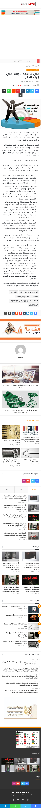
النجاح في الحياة (22, 296)
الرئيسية (35, 66)
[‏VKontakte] (13, 313)
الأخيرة (34, 489)
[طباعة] (5, 313)
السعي (13, 292)
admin (34, 85)
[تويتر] (31, 313)
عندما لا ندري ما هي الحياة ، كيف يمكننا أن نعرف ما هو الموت (11, 461)
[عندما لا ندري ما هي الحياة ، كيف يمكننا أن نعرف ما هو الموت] (11, 453)
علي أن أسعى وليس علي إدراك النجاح (24, 301)
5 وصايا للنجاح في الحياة (29, 292)
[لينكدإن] (27, 313)
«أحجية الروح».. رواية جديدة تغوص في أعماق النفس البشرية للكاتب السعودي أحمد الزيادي (15, 535)
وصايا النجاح (33, 305)
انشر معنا (18, 795)
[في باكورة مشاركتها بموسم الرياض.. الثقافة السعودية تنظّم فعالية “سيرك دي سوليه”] (30, 430)
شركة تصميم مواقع (23, 792)
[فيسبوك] (35, 313)
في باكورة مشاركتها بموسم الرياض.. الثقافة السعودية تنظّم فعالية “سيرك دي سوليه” (30, 439)
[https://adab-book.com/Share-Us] (20, 12)
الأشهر (21, 489)
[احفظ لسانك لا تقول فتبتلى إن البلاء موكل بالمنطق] (33, 635)
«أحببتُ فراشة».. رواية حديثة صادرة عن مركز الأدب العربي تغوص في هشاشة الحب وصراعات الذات (15, 507)
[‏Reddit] (16, 313)
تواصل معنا (11, 795)
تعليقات (7, 489)
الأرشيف (36, 70)
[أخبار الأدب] (28, 4)
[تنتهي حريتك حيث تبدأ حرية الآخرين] (33, 618)
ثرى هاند (14, 792)
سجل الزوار (29, 66)
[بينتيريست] (20, 313)
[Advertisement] (20, 38)
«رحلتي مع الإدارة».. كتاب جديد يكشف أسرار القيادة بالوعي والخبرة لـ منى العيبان (14, 525)
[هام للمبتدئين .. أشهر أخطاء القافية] (11, 432)
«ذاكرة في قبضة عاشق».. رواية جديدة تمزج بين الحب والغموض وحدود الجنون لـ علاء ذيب (14, 498)
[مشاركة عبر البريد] (9, 313)
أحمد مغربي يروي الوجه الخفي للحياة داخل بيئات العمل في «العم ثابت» (31, 589)
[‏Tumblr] (24, 313)
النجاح (35, 296)
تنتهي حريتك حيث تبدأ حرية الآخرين (16, 615)
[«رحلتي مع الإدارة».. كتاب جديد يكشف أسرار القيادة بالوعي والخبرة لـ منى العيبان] (33, 526)
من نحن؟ (24, 795)
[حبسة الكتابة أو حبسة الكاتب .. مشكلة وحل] (30, 453)
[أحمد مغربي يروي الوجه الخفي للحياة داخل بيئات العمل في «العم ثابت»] (33, 517)
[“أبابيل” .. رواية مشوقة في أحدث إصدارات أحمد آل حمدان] (33, 609)
